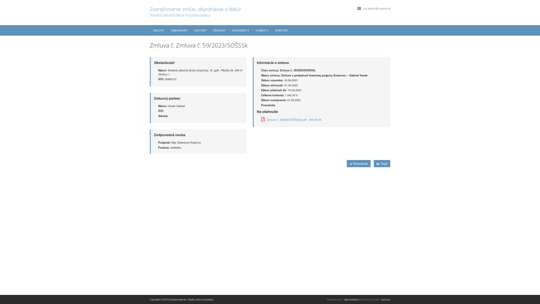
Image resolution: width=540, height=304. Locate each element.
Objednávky (179, 30)
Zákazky (219, 30)
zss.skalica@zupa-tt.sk (376, 8)
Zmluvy (158, 30)
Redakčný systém (369, 299)
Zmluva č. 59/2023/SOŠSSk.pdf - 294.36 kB (294, 120)
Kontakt (281, 30)
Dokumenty (240, 30)
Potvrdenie (361, 164)
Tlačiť (383, 164)
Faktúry (200, 30)
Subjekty (262, 30)
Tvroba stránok (334, 299)
